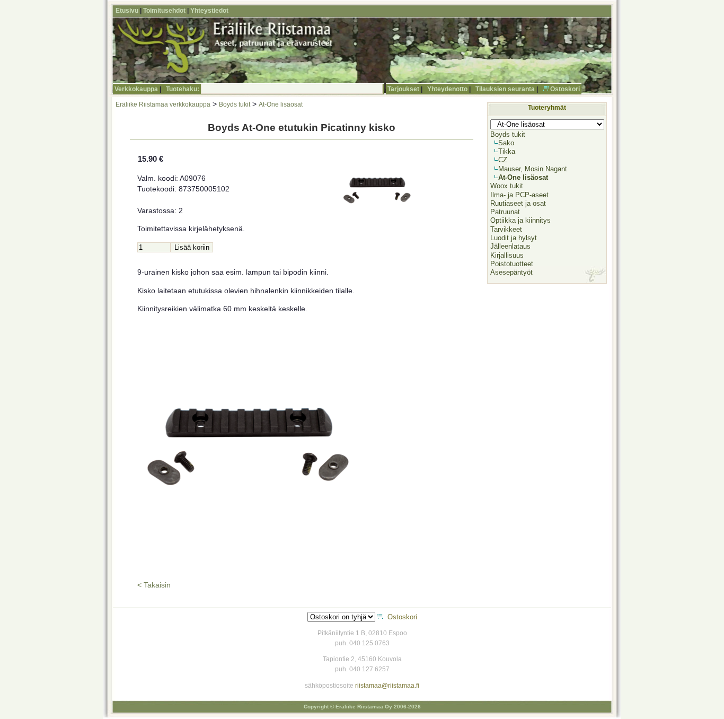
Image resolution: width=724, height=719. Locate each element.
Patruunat (505, 212)
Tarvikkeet (506, 229)
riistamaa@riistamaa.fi (387, 685)
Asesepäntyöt (511, 272)
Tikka (506, 151)
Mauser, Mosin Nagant (532, 169)
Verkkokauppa (136, 89)
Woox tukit (506, 186)
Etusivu (127, 10)
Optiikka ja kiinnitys (520, 220)
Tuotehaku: (182, 89)
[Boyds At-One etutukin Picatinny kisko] (249, 569)
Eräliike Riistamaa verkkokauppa (163, 104)
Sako (506, 143)
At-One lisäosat (281, 104)
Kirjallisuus (507, 255)
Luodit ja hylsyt (513, 238)
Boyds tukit (234, 104)
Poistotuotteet (511, 264)
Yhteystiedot (209, 10)
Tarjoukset (403, 89)
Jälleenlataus (510, 246)
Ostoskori (565, 89)
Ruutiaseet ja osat (518, 203)
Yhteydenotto (447, 89)
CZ (502, 160)
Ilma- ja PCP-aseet (519, 195)
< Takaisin (154, 585)
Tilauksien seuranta (505, 89)
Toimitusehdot (164, 10)
